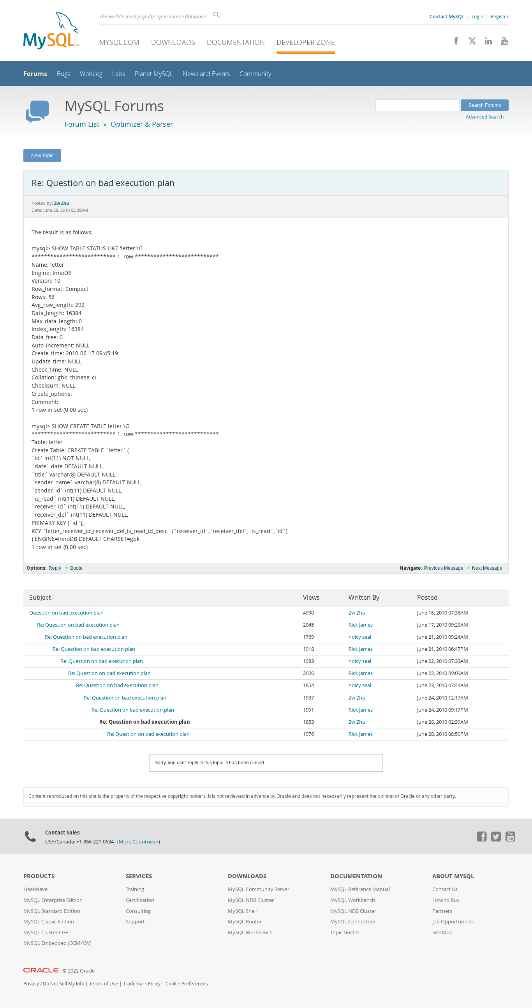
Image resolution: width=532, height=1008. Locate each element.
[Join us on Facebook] (453, 43)
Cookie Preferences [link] (187, 984)
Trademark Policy (141, 984)
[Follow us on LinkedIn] (485, 43)
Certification (140, 900)
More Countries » (139, 841)
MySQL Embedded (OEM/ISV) (57, 943)
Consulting (138, 911)
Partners (442, 911)
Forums (35, 73)
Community (255, 74)
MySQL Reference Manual (360, 889)
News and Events (206, 74)
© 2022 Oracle (78, 970)
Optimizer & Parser (142, 124)
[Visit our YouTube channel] (501, 43)
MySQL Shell (242, 911)
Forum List (82, 124)
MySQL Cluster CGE (45, 932)
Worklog (91, 74)
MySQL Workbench (250, 932)
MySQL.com (119, 42)
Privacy (31, 984)
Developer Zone (306, 42)
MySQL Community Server (258, 889)
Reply (55, 568)
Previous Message (443, 568)
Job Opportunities (453, 921)
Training (135, 889)
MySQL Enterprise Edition (53, 900)
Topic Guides (344, 932)
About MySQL (453, 876)
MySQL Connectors (352, 921)
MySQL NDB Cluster (251, 900)
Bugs (63, 74)
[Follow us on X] (469, 43)
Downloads (173, 42)
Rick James (361, 625)
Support (135, 921)
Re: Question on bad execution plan (78, 625)
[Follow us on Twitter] (496, 839)
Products (39, 876)
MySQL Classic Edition (48, 921)
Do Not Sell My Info (63, 984)
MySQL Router (245, 921)
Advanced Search (485, 116)
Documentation (236, 42)
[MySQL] (51, 31)
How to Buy (446, 900)
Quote (76, 568)
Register (500, 16)
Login (477, 16)
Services (139, 876)
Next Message (487, 568)
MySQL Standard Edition (51, 911)
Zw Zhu (357, 612)
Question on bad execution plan (66, 612)
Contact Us (445, 889)
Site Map (442, 932)
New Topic (42, 155)
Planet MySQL (154, 74)
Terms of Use (103, 984)
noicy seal (360, 637)
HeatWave (35, 889)
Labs (118, 74)
